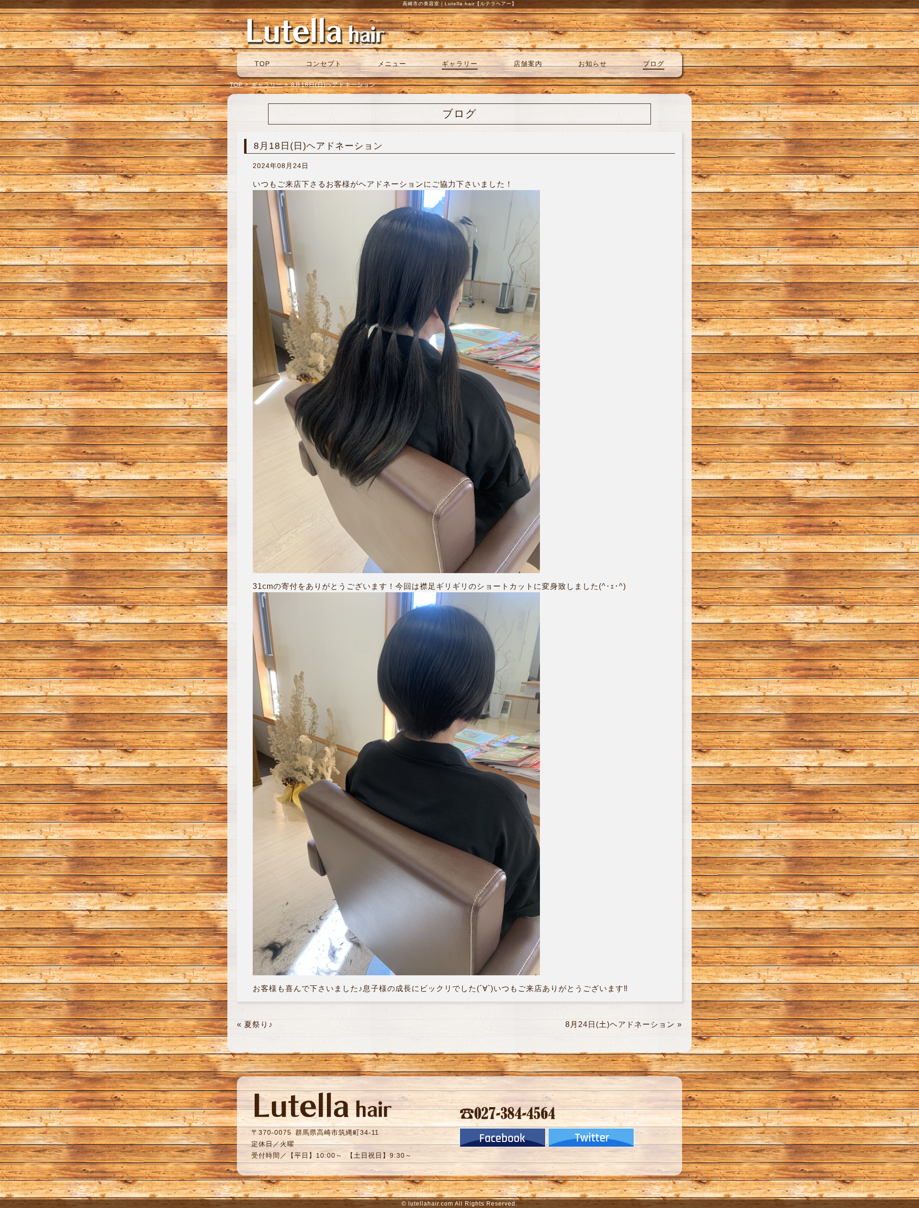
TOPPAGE (316, 30)
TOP (262, 64)
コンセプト (324, 64)
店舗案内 (528, 64)
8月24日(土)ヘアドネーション (620, 1024)
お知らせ (592, 64)
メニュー (392, 64)
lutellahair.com (430, 1203)
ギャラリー (460, 64)
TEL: (508, 1113)
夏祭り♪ (258, 1024)
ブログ (653, 64)
